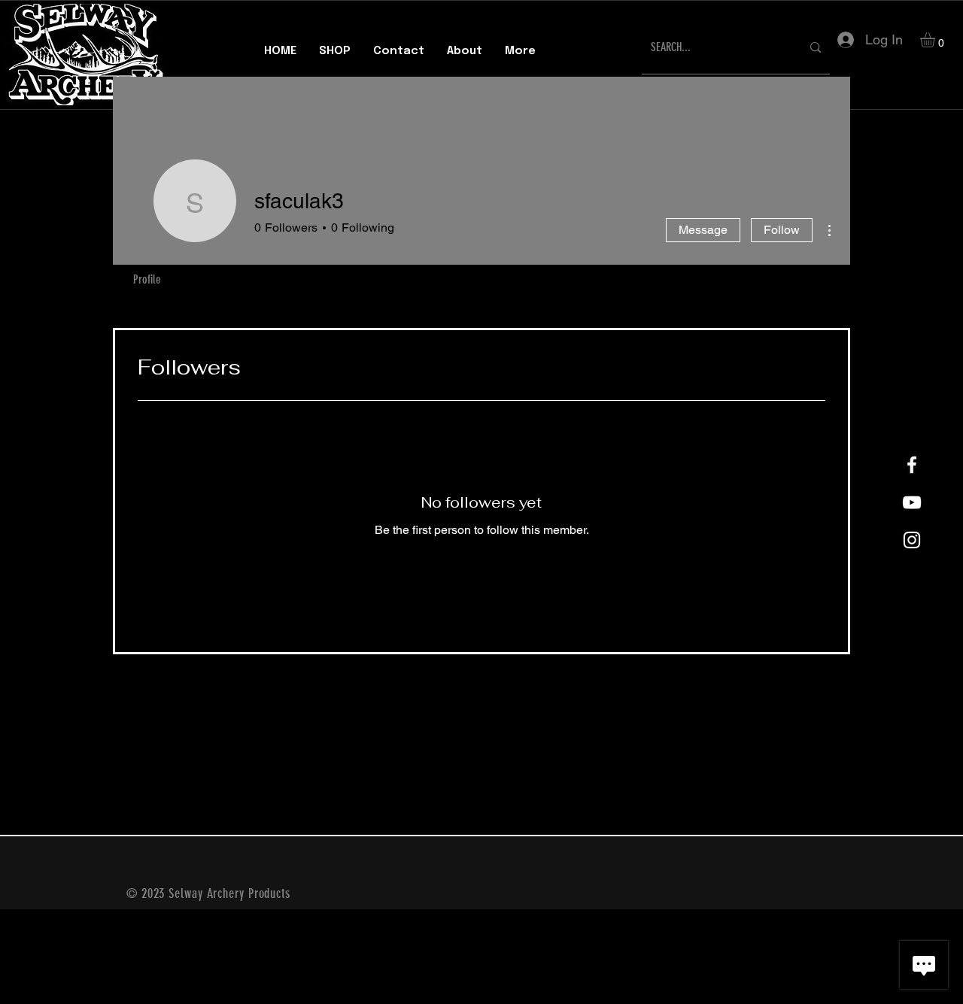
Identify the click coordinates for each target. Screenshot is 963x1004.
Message (703, 230)
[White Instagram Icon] (912, 540)
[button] (936, 39)
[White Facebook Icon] (912, 464)
